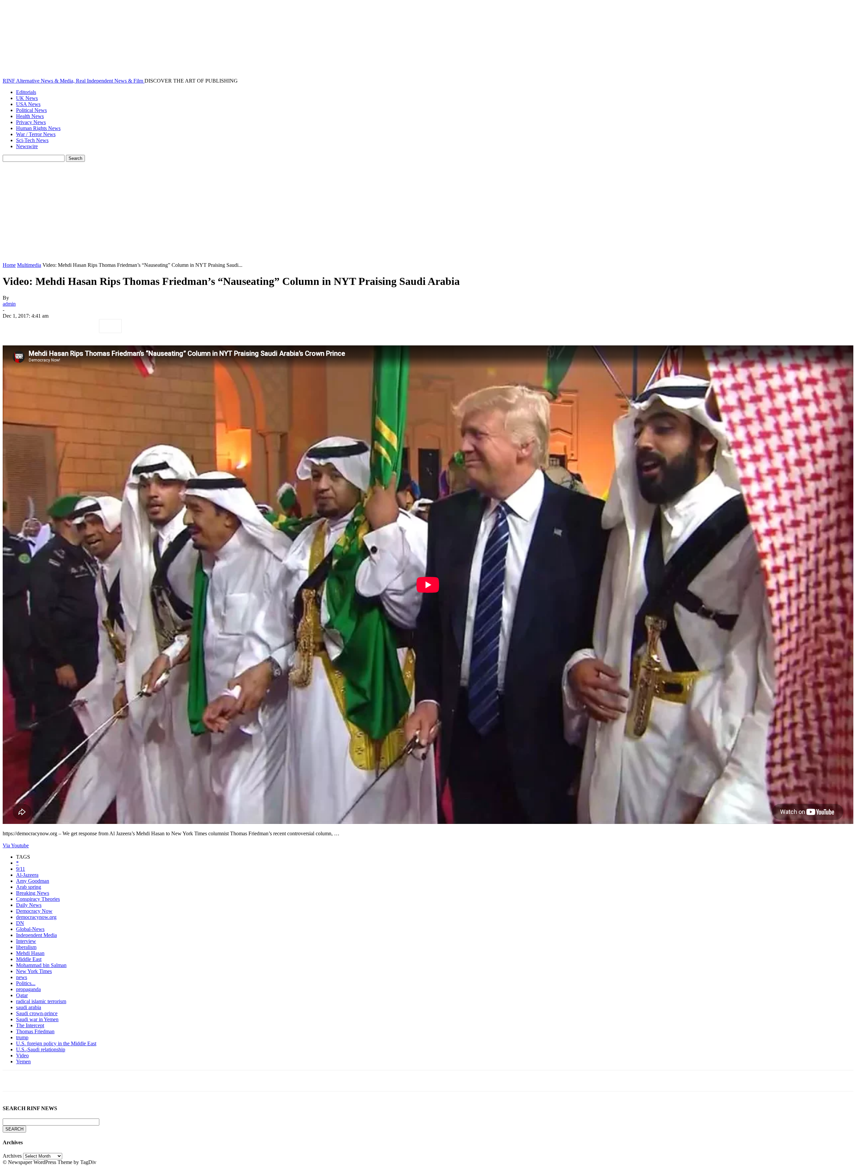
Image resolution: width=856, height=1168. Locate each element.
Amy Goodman (32, 881)
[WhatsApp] (86, 326)
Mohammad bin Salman (41, 965)
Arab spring (28, 887)
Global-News (30, 929)
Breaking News (32, 893)
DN (20, 923)
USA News (28, 104)
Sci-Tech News (32, 140)
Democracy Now (34, 911)
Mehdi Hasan (30, 953)
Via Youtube (16, 845)
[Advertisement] (428, 212)
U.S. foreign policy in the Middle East (56, 1043)
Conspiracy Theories (38, 899)
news (21, 977)
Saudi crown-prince (37, 1013)
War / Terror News (36, 134)
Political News (31, 110)
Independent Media (36, 935)
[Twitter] (38, 326)
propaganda (28, 989)
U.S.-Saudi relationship (40, 1049)
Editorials (26, 92)
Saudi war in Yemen (37, 1019)
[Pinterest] (62, 326)
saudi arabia (28, 1007)
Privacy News (31, 122)
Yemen (23, 1061)
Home (9, 265)
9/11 (20, 869)
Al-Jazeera (27, 875)
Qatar (22, 995)
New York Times (34, 971)
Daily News (28, 905)
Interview (26, 941)
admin (9, 304)
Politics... (25, 983)
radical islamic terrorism (41, 1001)
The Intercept (30, 1025)
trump (22, 1037)
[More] (110, 326)
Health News (30, 116)
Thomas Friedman (35, 1031)
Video (22, 1055)
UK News (27, 98)
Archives (12, 1156)
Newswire (27, 146)
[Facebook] (14, 326)
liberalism (26, 947)
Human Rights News (38, 128)
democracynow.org (36, 917)
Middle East (28, 959)
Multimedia (29, 265)
